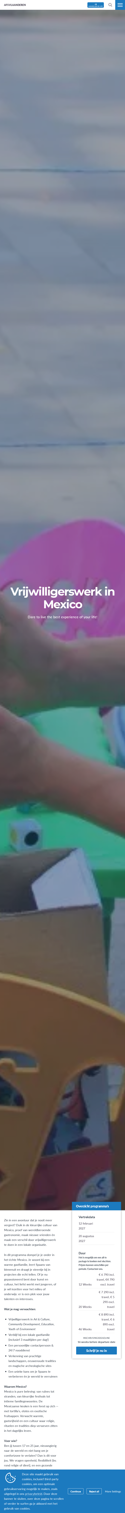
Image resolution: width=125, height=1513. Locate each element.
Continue (75, 1491)
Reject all (94, 1491)
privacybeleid (33, 1494)
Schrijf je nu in (96, 1350)
